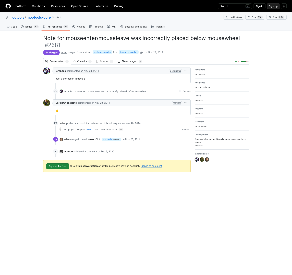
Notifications (236, 17)
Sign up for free (57, 166)
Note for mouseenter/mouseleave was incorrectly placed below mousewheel (105, 91)
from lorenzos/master (105, 129)
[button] (186, 71)
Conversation (60, 61)
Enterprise (101, 6)
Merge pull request (74, 129)
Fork (257, 17)
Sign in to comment (151, 165)
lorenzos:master (129, 52)
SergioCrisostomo (66, 102)
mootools (16, 17)
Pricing (119, 6)
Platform (20, 6)
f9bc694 (186, 91)
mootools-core (39, 17)
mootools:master (102, 52)
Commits (85, 61)
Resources (58, 6)
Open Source (79, 6)
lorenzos (61, 70)
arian (64, 52)
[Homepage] (8, 6)
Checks (108, 61)
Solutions (38, 6)
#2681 (89, 129)
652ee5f (186, 129)
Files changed (133, 61)
